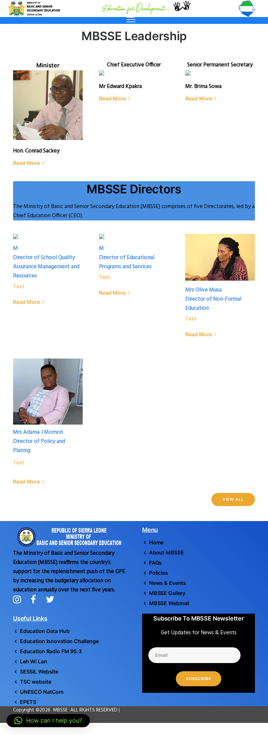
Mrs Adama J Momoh (38, 432)
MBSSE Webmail (169, 603)
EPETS (28, 702)
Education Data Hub (45, 631)
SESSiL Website (39, 671)
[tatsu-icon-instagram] (19, 599)
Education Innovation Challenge (59, 641)
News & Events (167, 583)
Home (156, 542)
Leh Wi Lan (33, 661)
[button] (48, 720)
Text (18, 286)
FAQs (155, 562)
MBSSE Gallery (167, 593)
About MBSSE (166, 552)
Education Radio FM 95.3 (51, 651)
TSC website (35, 681)
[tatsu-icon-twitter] (50, 599)
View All (233, 499)
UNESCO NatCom (41, 692)
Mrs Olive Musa (203, 290)
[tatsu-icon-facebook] (36, 599)
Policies (158, 572)
